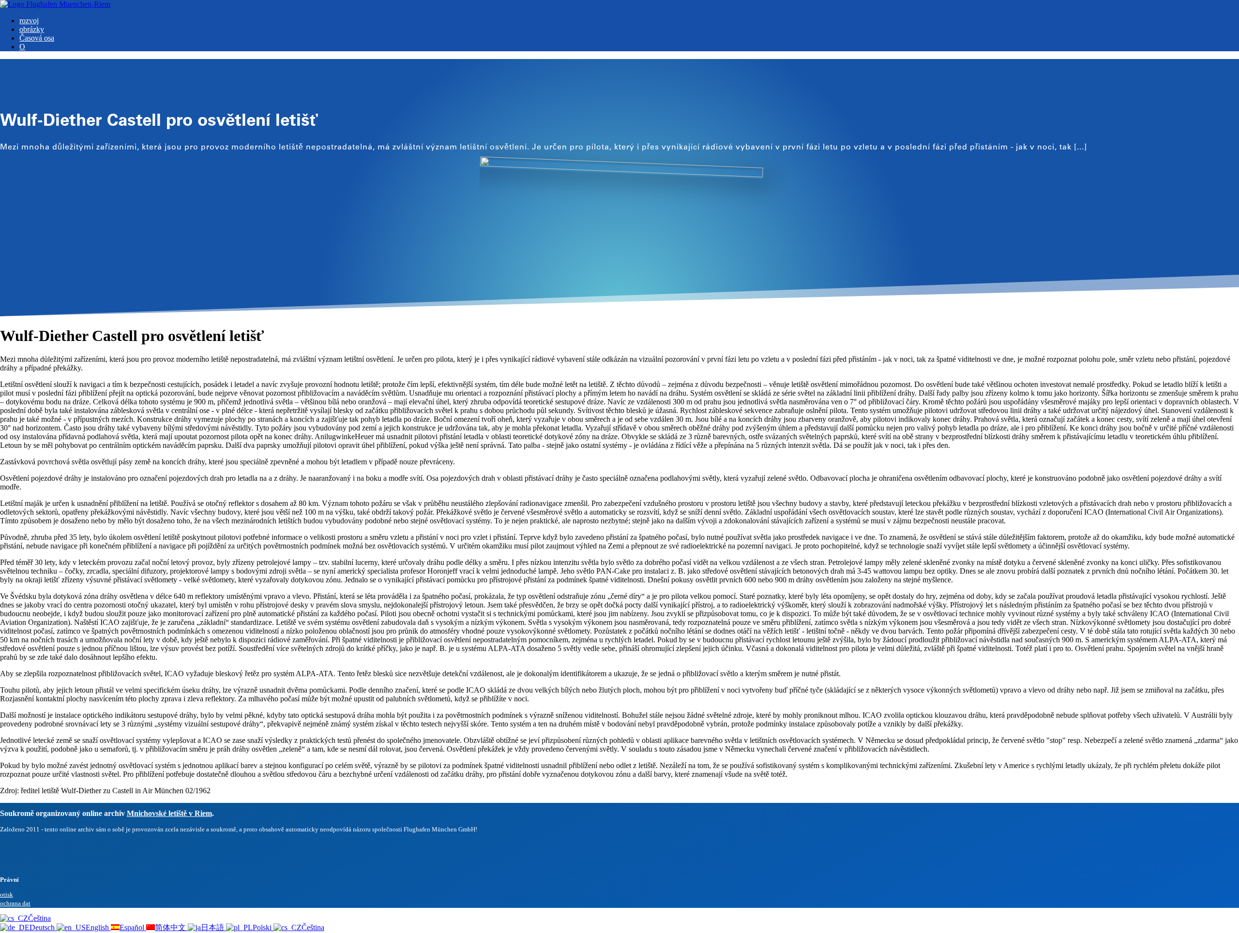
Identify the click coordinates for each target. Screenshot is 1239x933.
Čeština (39, 918)
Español (133, 927)
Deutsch (43, 927)
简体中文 (171, 927)
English (98, 927)
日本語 (213, 927)
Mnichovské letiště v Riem (169, 813)
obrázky (31, 29)
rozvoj (29, 20)
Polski (263, 927)
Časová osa (36, 38)
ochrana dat (15, 903)
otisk (6, 894)
